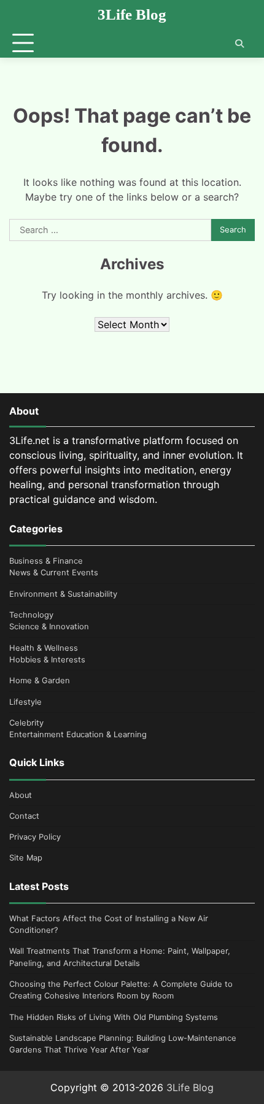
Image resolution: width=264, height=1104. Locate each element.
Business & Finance (46, 560)
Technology (31, 614)
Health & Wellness (43, 648)
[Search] (239, 43)
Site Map (25, 857)
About (20, 795)
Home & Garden (39, 680)
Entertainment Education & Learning (78, 734)
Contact (24, 816)
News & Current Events (53, 572)
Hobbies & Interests (47, 659)
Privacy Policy (35, 836)
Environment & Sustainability (63, 594)
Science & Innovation (49, 626)
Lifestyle (25, 702)
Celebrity (26, 722)
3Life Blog (132, 14)
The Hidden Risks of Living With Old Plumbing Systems (113, 1017)
